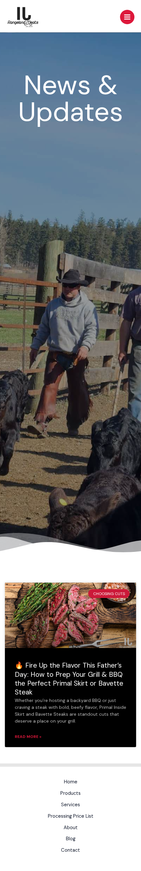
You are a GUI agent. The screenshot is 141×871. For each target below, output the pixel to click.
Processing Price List (70, 816)
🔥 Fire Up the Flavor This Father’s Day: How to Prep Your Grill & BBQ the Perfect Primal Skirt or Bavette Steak (69, 679)
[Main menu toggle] (127, 17)
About (71, 828)
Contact (70, 850)
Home (70, 782)
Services (70, 805)
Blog (70, 839)
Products (70, 793)
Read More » (28, 736)
